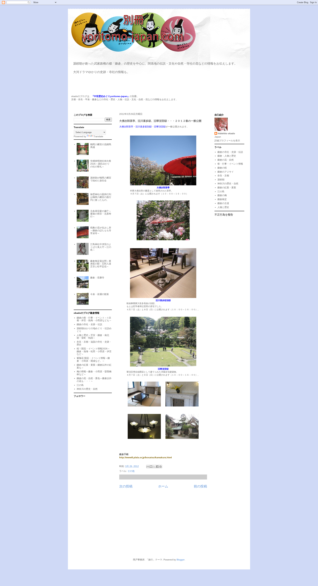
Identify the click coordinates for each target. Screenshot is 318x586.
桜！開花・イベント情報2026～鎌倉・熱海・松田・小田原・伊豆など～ (94, 351)
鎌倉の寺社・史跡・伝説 (89, 324)
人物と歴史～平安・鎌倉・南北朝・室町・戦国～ (93, 336)
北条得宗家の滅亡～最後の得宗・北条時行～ (100, 214)
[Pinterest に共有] (160, 466)
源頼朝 (220, 179)
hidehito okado (226, 133)
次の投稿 (125, 486)
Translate (98, 136)
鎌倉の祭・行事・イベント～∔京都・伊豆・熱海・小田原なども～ (94, 319)
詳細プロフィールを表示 (227, 140)
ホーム (163, 486)
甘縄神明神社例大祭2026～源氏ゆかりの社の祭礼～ (100, 164)
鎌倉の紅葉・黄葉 (226, 187)
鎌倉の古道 (223, 203)
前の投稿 (200, 486)
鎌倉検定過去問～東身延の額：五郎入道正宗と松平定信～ (100, 264)
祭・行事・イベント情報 (230, 163)
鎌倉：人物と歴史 (226, 155)
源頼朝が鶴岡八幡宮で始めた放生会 (100, 179)
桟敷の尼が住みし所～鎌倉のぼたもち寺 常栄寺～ (100, 230)
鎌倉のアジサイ (225, 171)
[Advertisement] (159, 525)
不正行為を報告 (223, 214)
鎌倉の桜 (222, 167)
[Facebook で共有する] (157, 466)
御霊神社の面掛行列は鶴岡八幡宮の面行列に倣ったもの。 (100, 197)
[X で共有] (154, 466)
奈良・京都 (223, 175)
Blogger (181, 559)
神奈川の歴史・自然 (87, 389)
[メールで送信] (148, 466)
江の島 (80, 385)
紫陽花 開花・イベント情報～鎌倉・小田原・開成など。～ (93, 359)
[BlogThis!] (151, 466)
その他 (131, 471)
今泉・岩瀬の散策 (99, 294)
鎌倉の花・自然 (225, 159)
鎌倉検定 (222, 199)
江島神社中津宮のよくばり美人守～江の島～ (100, 247)
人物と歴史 (223, 207)
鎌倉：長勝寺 (97, 277)
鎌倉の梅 (222, 195)
